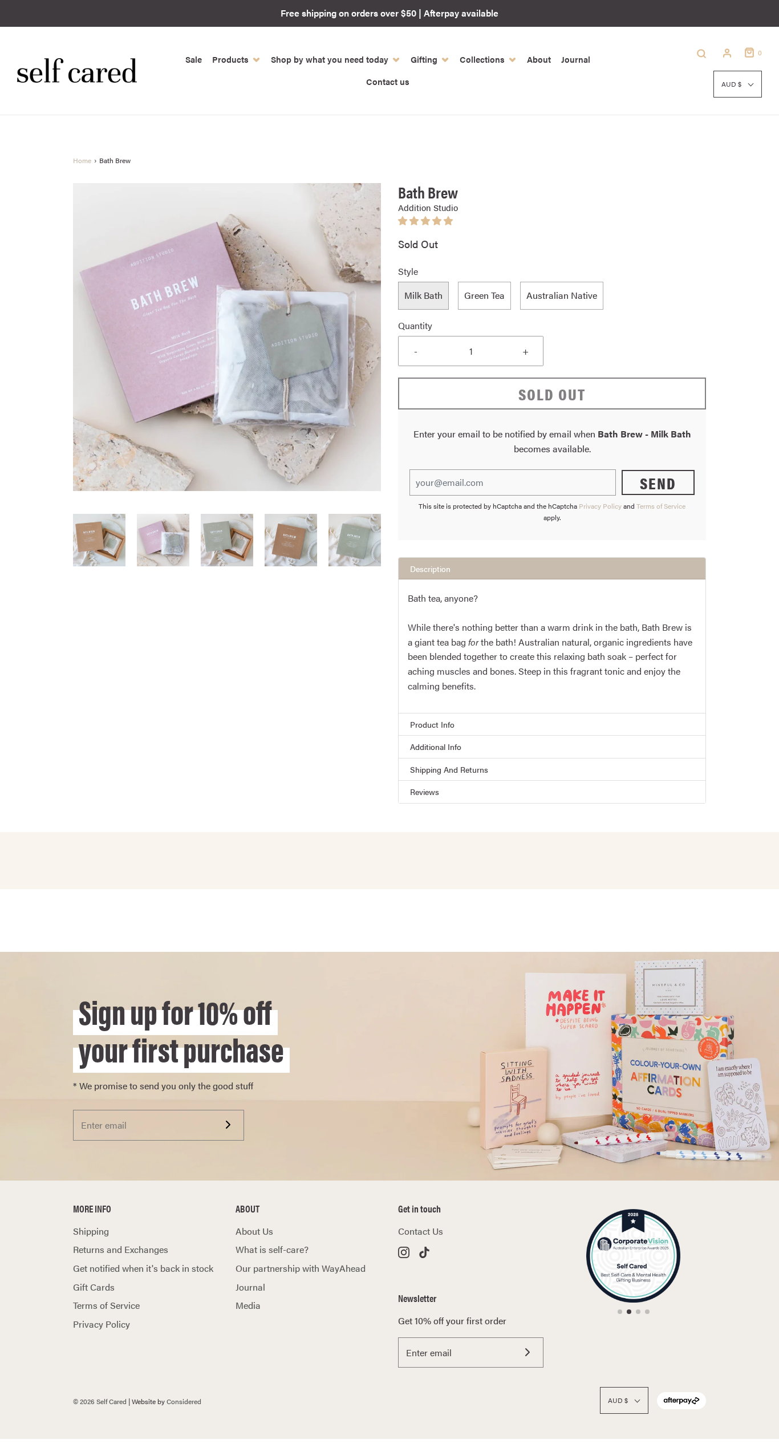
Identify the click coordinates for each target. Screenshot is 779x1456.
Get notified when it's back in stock (143, 1268)
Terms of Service (660, 506)
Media (248, 1305)
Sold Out (552, 393)
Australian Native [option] (561, 295)
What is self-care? (272, 1249)
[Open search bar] (701, 53)
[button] (99, 540)
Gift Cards (94, 1286)
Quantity (415, 325)
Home (82, 160)
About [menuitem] (539, 59)
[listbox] (552, 296)
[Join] (228, 1124)
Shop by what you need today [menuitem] (329, 59)
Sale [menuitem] (193, 59)
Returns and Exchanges (120, 1249)
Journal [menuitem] (575, 59)
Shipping (91, 1231)
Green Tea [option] (484, 295)
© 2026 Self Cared (100, 1401)
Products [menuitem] (230, 59)
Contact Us (420, 1231)
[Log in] (727, 53)
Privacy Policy (600, 506)
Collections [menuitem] (482, 59)
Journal (250, 1286)
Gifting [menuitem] (424, 59)
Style (408, 271)
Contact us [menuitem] (387, 81)
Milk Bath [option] (423, 295)
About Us (254, 1231)
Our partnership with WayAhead (301, 1268)
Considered (184, 1401)
